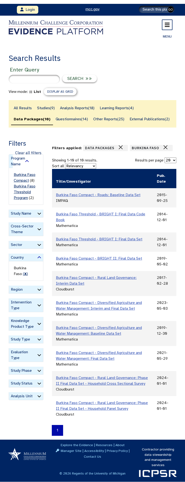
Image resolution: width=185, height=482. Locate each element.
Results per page (149, 160)
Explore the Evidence (77, 445)
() (25, 273)
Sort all (58, 166)
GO (170, 9)
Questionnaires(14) (72, 119)
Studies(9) (46, 108)
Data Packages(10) (32, 119)
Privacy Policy (117, 451)
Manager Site (71, 451)
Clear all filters (28, 152)
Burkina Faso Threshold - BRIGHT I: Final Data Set (99, 239)
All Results (23, 108)
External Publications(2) (150, 119)
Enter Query (24, 69)
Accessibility (94, 451)
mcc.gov (92, 9)
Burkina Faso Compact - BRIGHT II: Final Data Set (99, 258)
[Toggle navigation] (167, 24)
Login (29, 9)
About (120, 445)
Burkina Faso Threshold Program (24, 192)
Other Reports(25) (108, 119)
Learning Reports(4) (117, 108)
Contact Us (92, 456)
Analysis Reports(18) (77, 108)
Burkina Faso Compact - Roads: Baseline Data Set (98, 195)
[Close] (120, 147)
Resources (104, 445)
